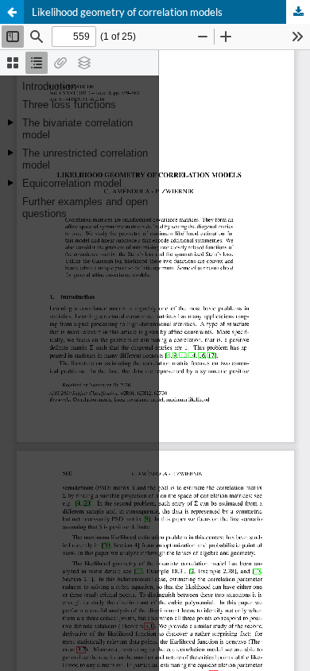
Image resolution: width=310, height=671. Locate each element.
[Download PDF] (298, 12)
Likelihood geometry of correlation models (127, 12)
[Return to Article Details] (12, 12)
